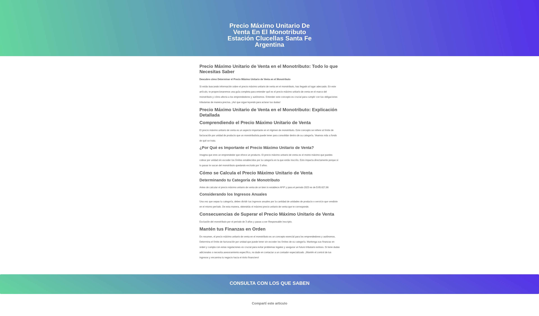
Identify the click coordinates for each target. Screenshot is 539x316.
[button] (261, 311)
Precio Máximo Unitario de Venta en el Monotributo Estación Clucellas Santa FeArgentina (244, 266)
